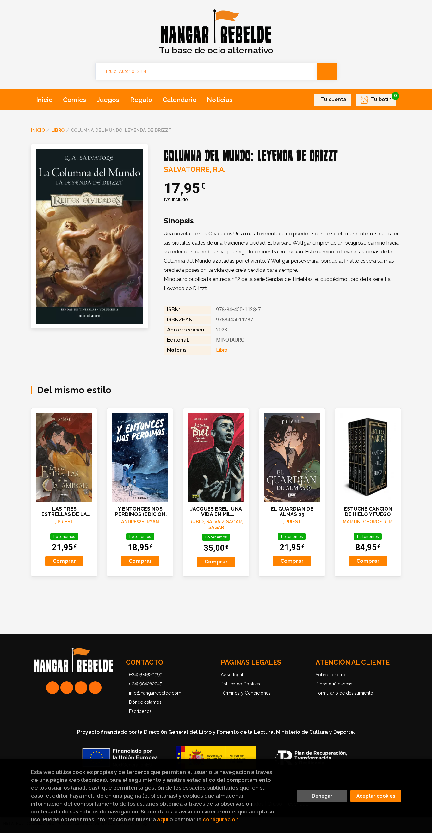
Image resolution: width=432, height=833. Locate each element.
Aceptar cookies (375, 796)
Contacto (144, 662)
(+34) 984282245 (145, 683)
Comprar (64, 561)
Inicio (38, 130)
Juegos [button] (108, 100)
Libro (58, 130)
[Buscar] (327, 71)
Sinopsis (179, 221)
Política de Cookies (240, 683)
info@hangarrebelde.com (155, 693)
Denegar (322, 796)
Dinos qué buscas (334, 683)
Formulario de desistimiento (344, 693)
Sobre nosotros (332, 674)
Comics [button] (74, 100)
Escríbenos (140, 711)
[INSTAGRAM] (66, 687)
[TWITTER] (81, 687)
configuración (220, 819)
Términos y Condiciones (246, 693)
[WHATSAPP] (52, 687)
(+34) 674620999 (145, 674)
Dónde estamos (145, 702)
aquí (162, 819)
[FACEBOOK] (95, 687)
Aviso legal (232, 674)
